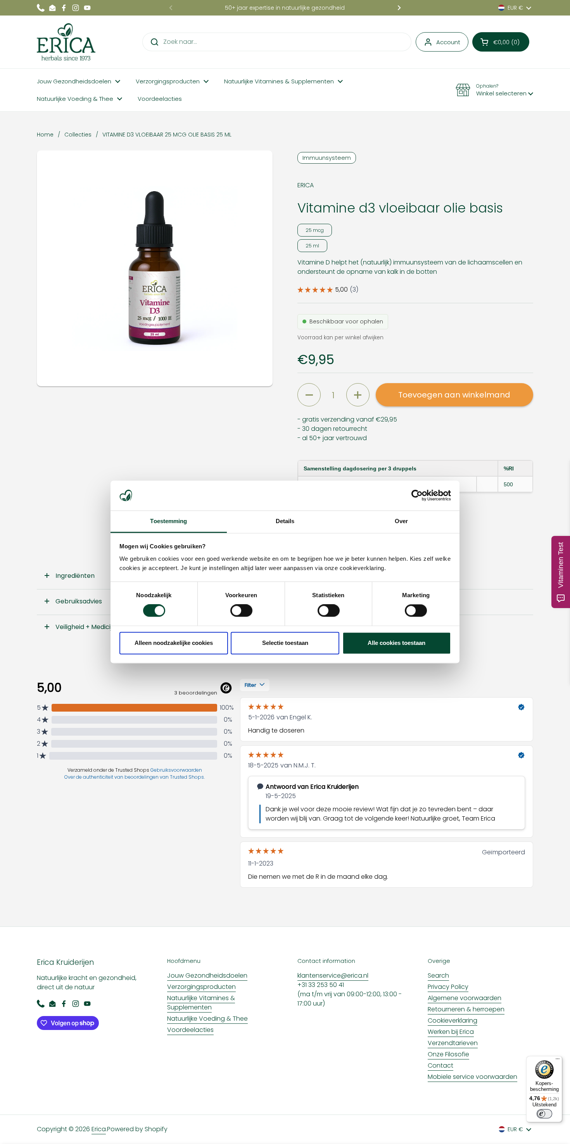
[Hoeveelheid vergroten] (358, 394)
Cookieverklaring (452, 1020)
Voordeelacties (190, 1029)
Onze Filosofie (448, 1054)
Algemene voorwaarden (464, 998)
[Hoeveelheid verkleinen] (309, 394)
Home (45, 134)
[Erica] (66, 41)
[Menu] (557, 1060)
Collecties (78, 134)
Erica (99, 1129)
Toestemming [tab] (168, 521)
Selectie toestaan (285, 642)
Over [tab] (401, 521)
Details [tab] (285, 521)
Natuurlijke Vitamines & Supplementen (201, 1003)
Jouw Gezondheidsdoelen (207, 975)
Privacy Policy (448, 986)
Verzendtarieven (453, 1043)
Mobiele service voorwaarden (472, 1076)
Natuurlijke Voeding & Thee (207, 1018)
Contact (440, 1065)
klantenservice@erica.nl (332, 975)
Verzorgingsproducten (201, 986)
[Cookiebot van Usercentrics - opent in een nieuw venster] (417, 495)
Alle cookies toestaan (396, 642)
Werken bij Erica (451, 1031)
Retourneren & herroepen (466, 1009)
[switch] (241, 611)
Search (438, 975)
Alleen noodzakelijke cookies (174, 642)
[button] (500, 42)
